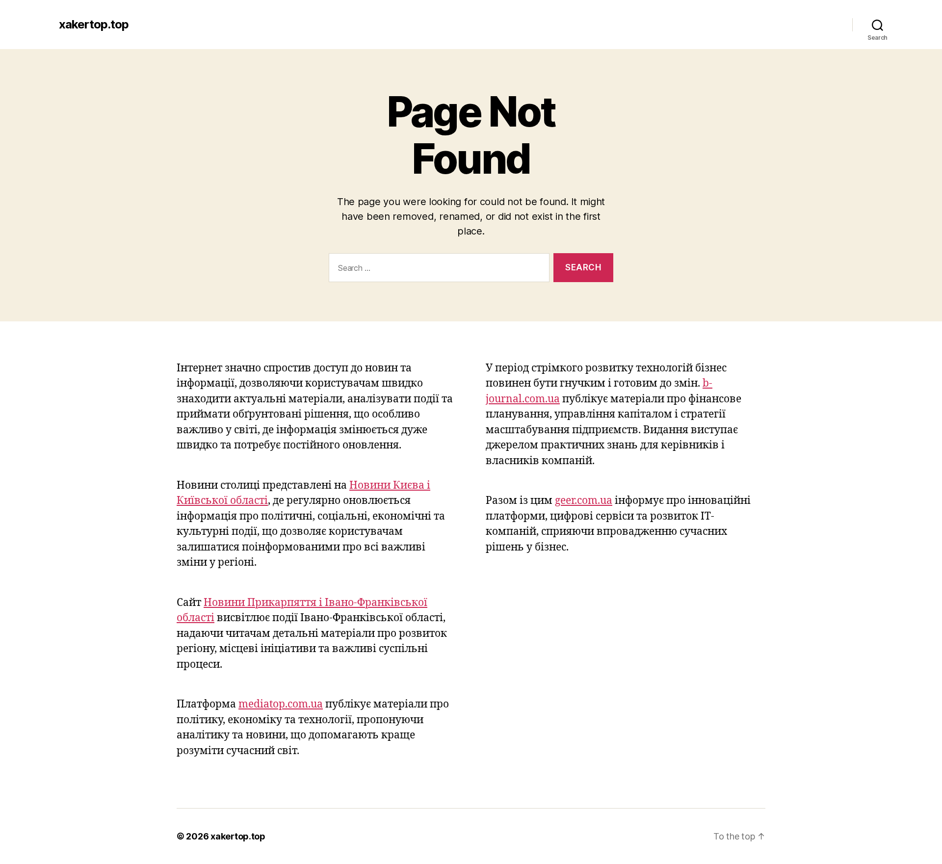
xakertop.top (94, 24)
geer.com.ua (583, 500)
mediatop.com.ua (280, 704)
